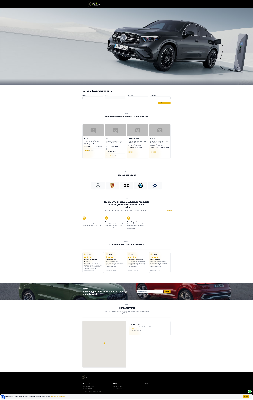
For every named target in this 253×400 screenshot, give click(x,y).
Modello (107, 95)
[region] (126, 143)
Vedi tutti (169, 210)
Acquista (146, 383)
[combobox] (92, 98)
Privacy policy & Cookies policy (57, 396)
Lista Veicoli (145, 4)
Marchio (84, 95)
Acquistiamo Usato (155, 4)
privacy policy (164, 294)
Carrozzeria (130, 95)
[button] (104, 343)
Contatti (168, 4)
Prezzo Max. (153, 95)
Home (139, 4)
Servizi (163, 4)
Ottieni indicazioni (150, 334)
